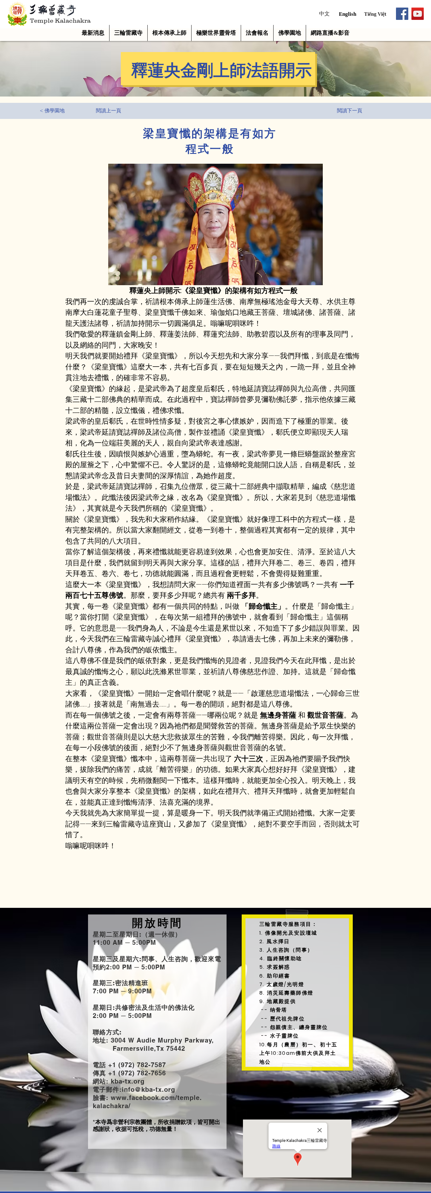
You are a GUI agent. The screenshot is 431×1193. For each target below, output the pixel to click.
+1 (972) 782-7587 (136, 1065)
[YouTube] (417, 14)
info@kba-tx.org (148, 1089)
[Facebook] (402, 14)
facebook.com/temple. (165, 1098)
